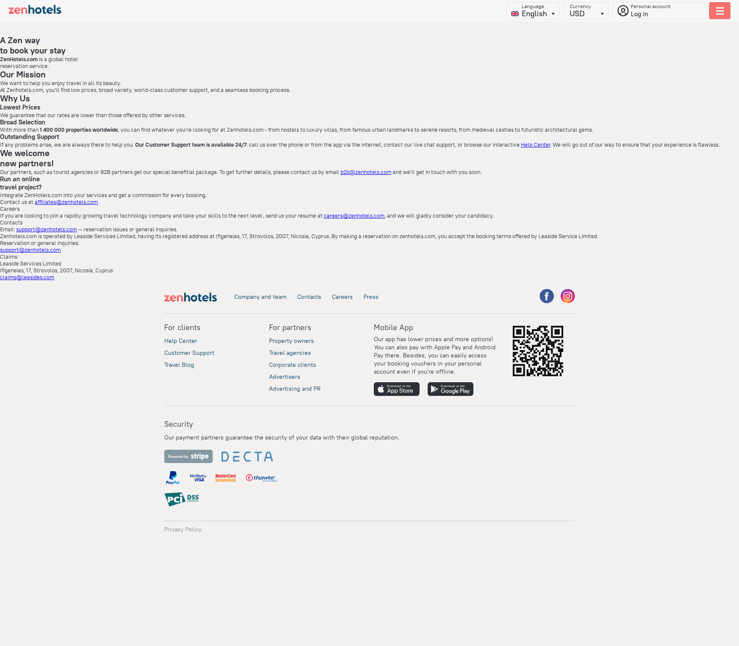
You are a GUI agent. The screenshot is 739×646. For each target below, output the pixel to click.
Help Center (535, 144)
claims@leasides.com (27, 277)
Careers (342, 297)
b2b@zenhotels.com (365, 171)
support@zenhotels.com (46, 229)
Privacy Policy (182, 529)
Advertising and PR (295, 388)
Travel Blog (179, 365)
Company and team (260, 297)
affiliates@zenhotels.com (66, 201)
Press (371, 297)
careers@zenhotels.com (354, 215)
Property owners (291, 341)
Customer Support (189, 353)
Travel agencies (290, 353)
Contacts (309, 297)
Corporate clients (292, 365)
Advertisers (284, 377)
